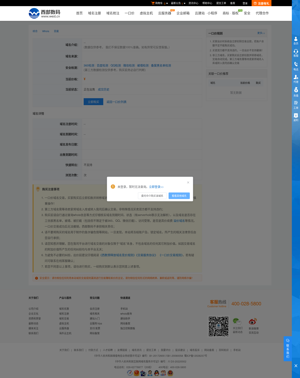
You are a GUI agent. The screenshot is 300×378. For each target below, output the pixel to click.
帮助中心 (207, 3)
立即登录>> (156, 186)
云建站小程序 (206, 13)
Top (296, 358)
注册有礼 (263, 3)
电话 (295, 69)
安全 (247, 13)
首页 (79, 13)
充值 (295, 95)
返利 (295, 120)
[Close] (188, 182)
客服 (295, 55)
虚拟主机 (146, 13)
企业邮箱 (183, 13)
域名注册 (94, 13)
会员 (295, 43)
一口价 (129, 13)
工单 (295, 107)
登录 (245, 3)
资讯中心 (193, 3)
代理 (295, 81)
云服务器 (164, 13)
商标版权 (231, 13)
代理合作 (262, 13)
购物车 (160, 3)
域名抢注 (112, 13)
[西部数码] (44, 13)
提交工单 (221, 3)
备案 (232, 3)
